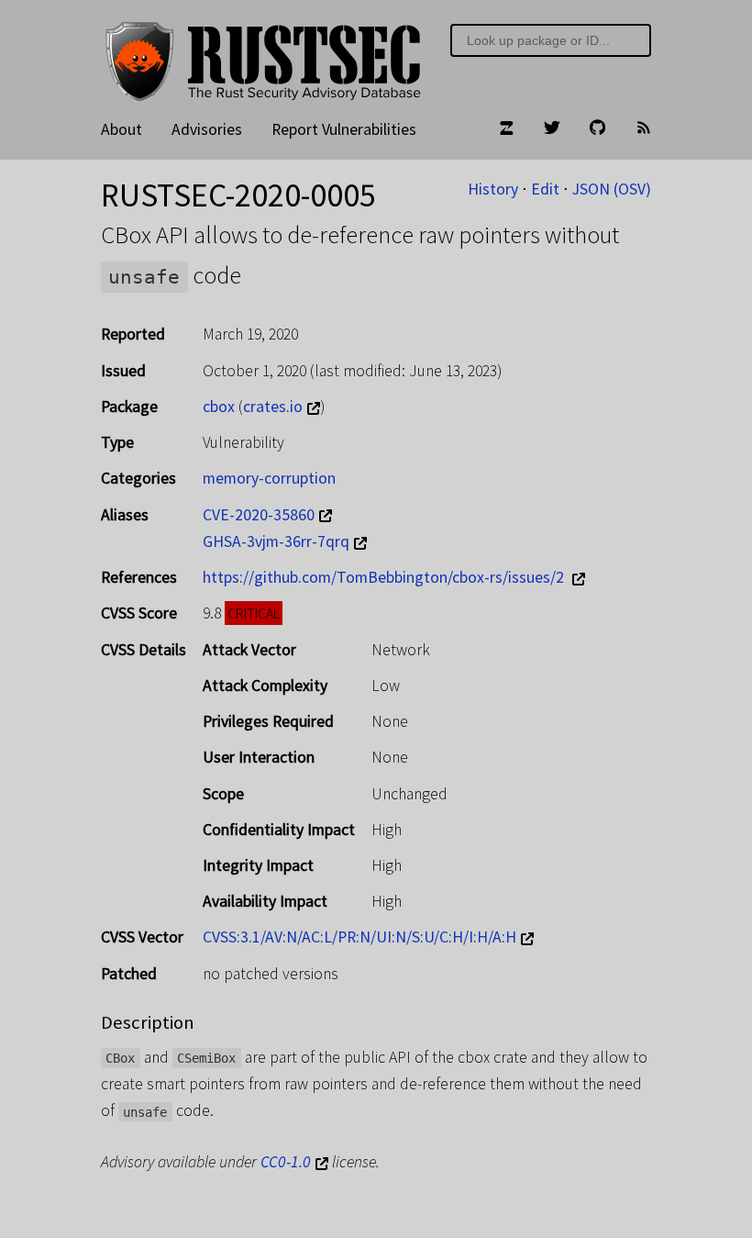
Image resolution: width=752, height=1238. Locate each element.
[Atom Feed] (644, 130)
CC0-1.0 (285, 1162)
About (121, 129)
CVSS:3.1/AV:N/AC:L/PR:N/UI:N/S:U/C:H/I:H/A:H (359, 937)
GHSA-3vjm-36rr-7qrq (276, 541)
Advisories (206, 129)
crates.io (273, 406)
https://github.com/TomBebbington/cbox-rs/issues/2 (385, 577)
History (493, 189)
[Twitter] (552, 130)
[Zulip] (506, 130)
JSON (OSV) (611, 189)
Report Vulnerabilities (343, 129)
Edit (545, 189)
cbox (219, 406)
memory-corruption (269, 478)
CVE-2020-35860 (259, 515)
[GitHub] (597, 130)
